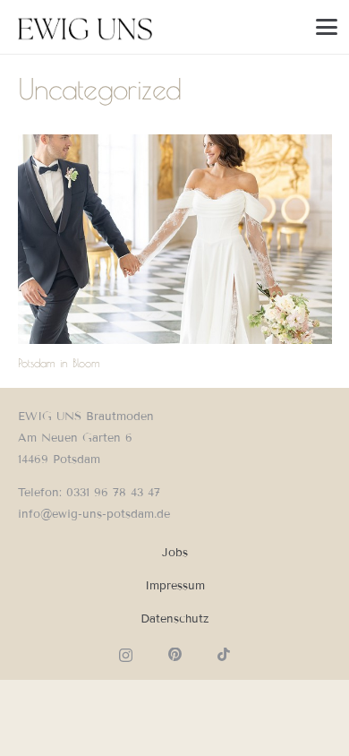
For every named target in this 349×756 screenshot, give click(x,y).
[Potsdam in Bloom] (175, 239)
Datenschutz (174, 619)
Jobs (175, 553)
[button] (327, 27)
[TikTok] (223, 655)
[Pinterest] (175, 655)
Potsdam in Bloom (59, 363)
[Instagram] (125, 655)
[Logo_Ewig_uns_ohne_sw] (86, 27)
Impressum (175, 586)
